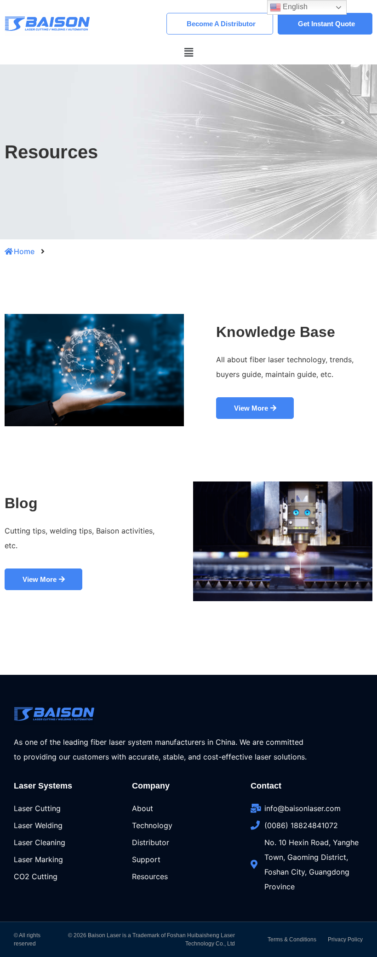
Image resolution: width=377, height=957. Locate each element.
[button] (188, 52)
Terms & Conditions (292, 939)
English (294, 7)
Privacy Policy (345, 939)
